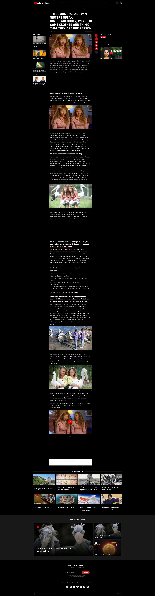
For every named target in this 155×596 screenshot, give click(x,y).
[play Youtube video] (70, 422)
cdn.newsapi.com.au (87, 390)
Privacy (85, 582)
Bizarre (86, 31)
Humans (90, 31)
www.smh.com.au (87, 351)
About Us (64, 582)
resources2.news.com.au (86, 208)
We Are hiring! (90, 582)
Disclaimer (74, 582)
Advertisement (80, 582)
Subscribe (86, 572)
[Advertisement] (70, 82)
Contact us (69, 582)
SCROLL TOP (119, 593)
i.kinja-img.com (88, 129)
